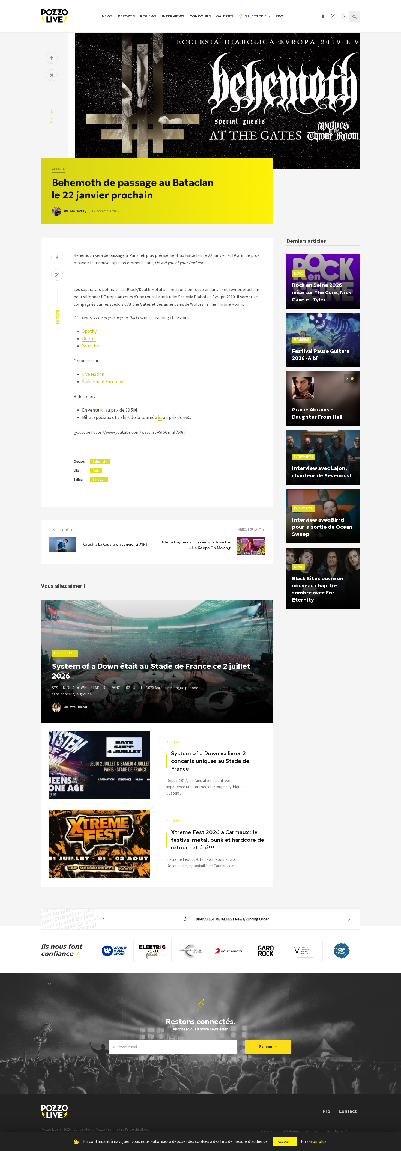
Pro (279, 16)
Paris (96, 470)
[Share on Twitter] (52, 75)
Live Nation (93, 374)
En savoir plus (314, 1141)
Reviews (148, 16)
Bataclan (99, 479)
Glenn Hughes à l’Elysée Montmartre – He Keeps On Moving (196, 545)
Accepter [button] (285, 1141)
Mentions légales (342, 1131)
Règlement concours (301, 1131)
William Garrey (75, 211)
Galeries (224, 16)
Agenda (58, 169)
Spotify (89, 331)
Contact (348, 1111)
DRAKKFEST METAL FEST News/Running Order (226, 919)
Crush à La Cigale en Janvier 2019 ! (115, 544)
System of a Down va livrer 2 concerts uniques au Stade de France (210, 761)
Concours (200, 16)
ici (102, 410)
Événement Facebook (103, 382)
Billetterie (255, 16)
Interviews (173, 16)
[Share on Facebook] (52, 58)
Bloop (144, 1129)
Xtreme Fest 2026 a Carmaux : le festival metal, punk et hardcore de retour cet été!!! (217, 840)
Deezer (89, 338)
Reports (126, 16)
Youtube (90, 346)
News (107, 16)
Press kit (268, 1131)
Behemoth (100, 461)
